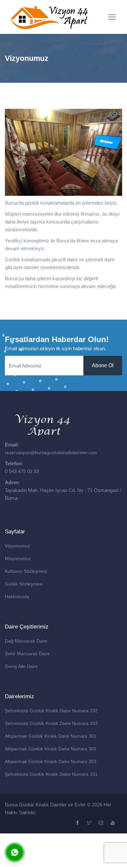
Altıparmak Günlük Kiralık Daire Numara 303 (50, 761)
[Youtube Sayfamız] (113, 823)
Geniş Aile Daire (21, 666)
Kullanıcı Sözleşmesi (26, 571)
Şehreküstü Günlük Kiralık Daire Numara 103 (51, 723)
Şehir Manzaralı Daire (27, 653)
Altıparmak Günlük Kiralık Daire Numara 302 (50, 748)
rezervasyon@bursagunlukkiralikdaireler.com (51, 452)
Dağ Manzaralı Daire (26, 640)
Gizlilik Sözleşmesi (24, 583)
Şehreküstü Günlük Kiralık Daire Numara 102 (51, 710)
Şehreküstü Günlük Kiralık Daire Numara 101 (51, 774)
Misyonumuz (18, 558)
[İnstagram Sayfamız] (102, 823)
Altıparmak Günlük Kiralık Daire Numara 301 (50, 736)
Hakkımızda (17, 596)
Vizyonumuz (17, 545)
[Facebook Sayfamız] (78, 823)
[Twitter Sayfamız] (90, 823)
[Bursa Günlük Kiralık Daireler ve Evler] (49, 17)
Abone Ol (103, 365)
